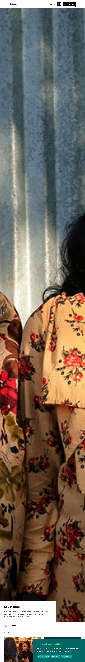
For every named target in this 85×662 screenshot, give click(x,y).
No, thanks (55, 656)
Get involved (69, 4)
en (51, 4)
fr (54, 4)
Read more (53, 617)
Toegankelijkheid (59, 4)
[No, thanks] (81, 642)
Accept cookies (43, 656)
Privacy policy (66, 656)
